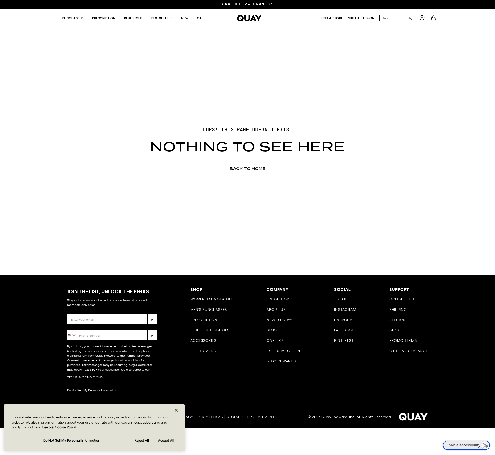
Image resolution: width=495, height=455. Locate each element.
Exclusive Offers (284, 351)
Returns (398, 320)
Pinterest (344, 340)
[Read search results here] (410, 18)
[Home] (249, 18)
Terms (217, 417)
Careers (275, 340)
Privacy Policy (193, 417)
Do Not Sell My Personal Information (92, 390)
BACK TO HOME (248, 169)
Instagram (345, 309)
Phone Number (82, 326)
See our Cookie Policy (59, 427)
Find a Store (279, 299)
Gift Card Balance (408, 351)
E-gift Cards (203, 351)
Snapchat (344, 320)
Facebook (344, 330)
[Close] (176, 410)
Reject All (142, 440)
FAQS (394, 330)
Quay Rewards (281, 361)
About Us (276, 309)
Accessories (203, 340)
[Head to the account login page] (422, 19)
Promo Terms (403, 340)
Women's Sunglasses (212, 299)
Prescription (203, 320)
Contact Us (401, 299)
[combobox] (394, 18)
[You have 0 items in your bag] (434, 19)
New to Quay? (280, 320)
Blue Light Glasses (209, 330)
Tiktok (341, 299)
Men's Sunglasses (208, 309)
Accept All (166, 440)
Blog (272, 330)
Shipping (398, 309)
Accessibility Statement (250, 417)
